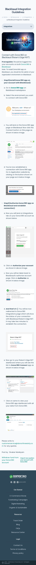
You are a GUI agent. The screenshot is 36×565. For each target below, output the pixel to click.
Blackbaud (6, 67)
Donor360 (25, 64)
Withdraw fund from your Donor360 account (10, 460)
